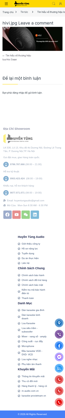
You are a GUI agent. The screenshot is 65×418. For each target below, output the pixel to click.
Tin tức (24, 12)
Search (54, 4)
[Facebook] (7, 215)
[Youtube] (16, 215)
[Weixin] (26, 215)
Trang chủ (8, 12)
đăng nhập (18, 92)
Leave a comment (35, 23)
